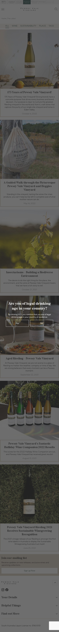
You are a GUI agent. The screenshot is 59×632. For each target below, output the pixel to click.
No (41, 323)
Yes (17, 323)
